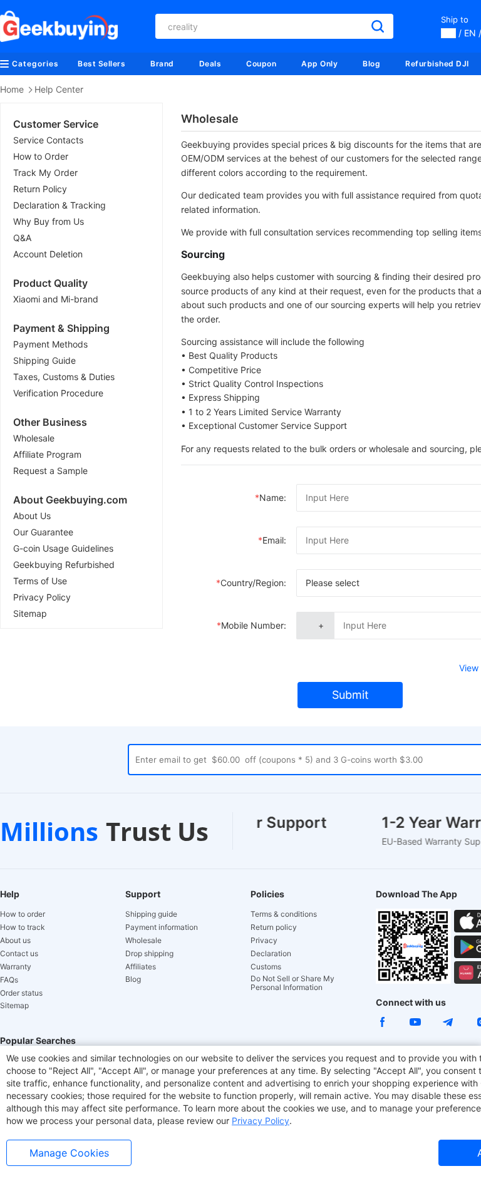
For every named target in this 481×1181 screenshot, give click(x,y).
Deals (210, 63)
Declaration (271, 953)
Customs (266, 966)
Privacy (264, 940)
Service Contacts (48, 140)
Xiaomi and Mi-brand (55, 299)
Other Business (50, 422)
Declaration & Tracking (59, 205)
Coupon (261, 63)
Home (12, 89)
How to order (22, 914)
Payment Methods (50, 344)
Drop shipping (149, 953)
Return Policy (40, 188)
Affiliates (140, 966)
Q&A (22, 237)
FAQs (9, 980)
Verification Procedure (58, 393)
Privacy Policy (42, 597)
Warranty (15, 966)
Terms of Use (40, 580)
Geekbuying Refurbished (64, 564)
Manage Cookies (69, 1153)
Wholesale (33, 438)
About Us (32, 515)
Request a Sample (50, 470)
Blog (371, 63)
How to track (22, 927)
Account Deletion (48, 254)
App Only (319, 63)
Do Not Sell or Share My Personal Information (292, 983)
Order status (21, 993)
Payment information (161, 927)
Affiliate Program (47, 454)
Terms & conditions (284, 914)
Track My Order (45, 172)
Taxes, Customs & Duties (64, 376)
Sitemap (30, 613)
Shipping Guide (44, 360)
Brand (162, 63)
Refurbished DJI (437, 63)
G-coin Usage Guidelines (63, 548)
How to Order (40, 156)
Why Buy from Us (48, 221)
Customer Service (55, 124)
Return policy (274, 927)
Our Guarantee (43, 532)
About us (15, 940)
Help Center (58, 89)
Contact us (19, 953)
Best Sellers (101, 63)
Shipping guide (151, 914)
